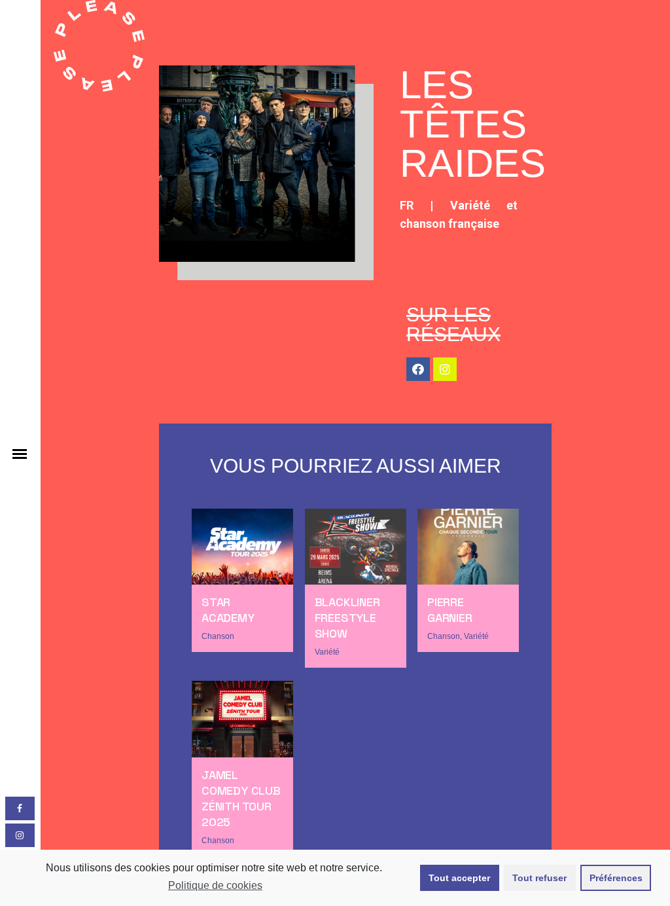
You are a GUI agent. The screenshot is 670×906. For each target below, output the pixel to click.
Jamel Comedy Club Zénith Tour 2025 (241, 798)
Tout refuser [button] (539, 878)
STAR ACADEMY (228, 609)
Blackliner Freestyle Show (347, 617)
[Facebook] (418, 369)
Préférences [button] (616, 878)
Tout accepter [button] (459, 878)
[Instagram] (445, 369)
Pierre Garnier (449, 609)
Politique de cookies (215, 885)
